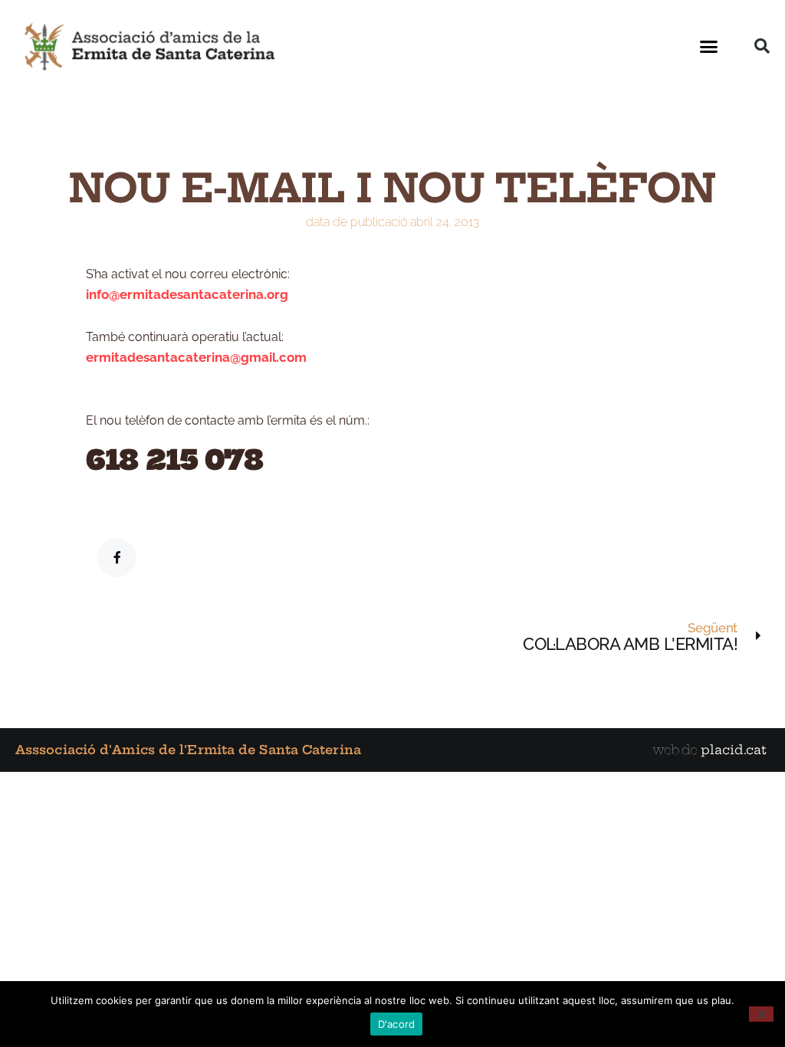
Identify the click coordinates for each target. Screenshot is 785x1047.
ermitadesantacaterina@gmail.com (196, 357)
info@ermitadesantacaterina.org (187, 294)
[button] (709, 46)
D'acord (396, 1024)
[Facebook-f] (116, 557)
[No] (761, 1014)
